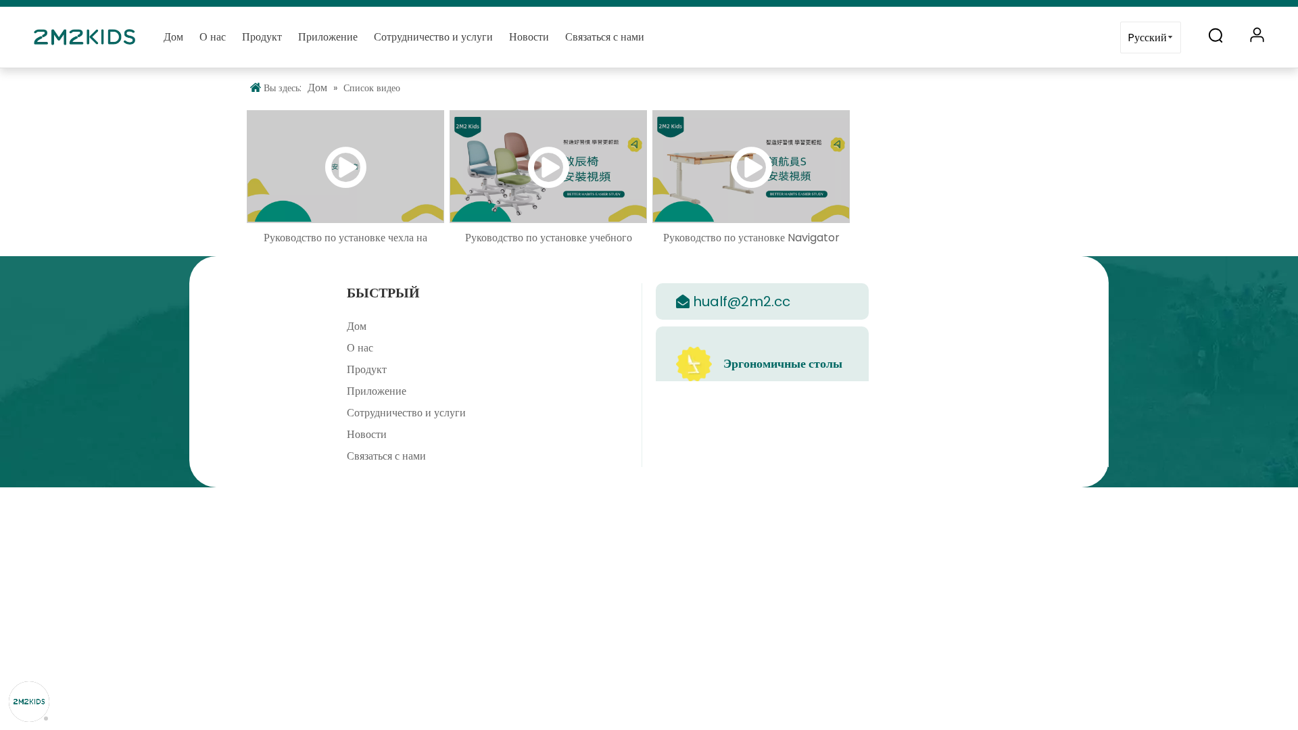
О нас (212, 37)
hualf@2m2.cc (741, 301)
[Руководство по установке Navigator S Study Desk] (751, 166)
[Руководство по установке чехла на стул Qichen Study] (345, 166)
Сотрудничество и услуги (433, 37)
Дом (173, 37)
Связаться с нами (604, 37)
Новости (529, 37)
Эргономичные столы (782, 363)
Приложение (328, 37)
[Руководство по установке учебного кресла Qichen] (548, 166)
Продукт (262, 37)
